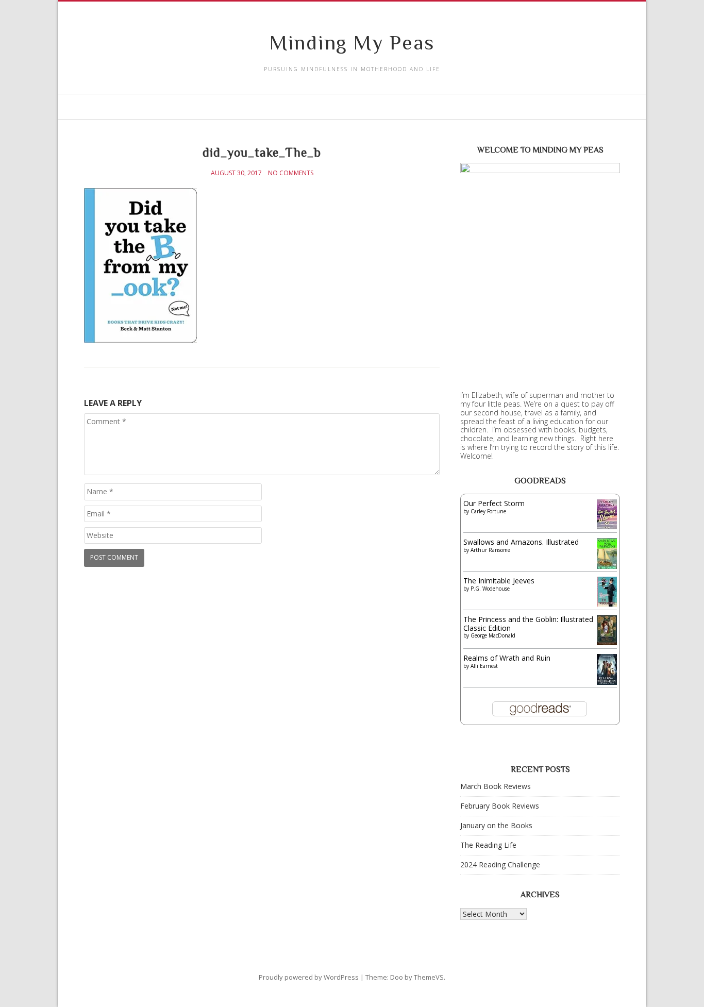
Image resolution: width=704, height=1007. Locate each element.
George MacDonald (493, 635)
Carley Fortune (488, 511)
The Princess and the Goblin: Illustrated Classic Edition (528, 623)
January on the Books (496, 825)
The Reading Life (488, 845)
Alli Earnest (484, 665)
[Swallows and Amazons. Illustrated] (607, 567)
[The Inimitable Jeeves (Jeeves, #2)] (607, 604)
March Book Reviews (495, 786)
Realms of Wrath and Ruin (506, 658)
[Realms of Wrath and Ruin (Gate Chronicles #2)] (607, 683)
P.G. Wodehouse (490, 588)
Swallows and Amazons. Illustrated (521, 542)
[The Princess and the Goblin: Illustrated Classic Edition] (607, 642)
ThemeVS (429, 977)
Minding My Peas (352, 42)
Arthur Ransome (490, 549)
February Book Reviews (499, 806)
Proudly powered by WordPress (309, 977)
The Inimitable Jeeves (498, 580)
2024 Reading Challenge (500, 864)
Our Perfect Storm (494, 503)
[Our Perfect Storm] (607, 526)
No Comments (290, 173)
